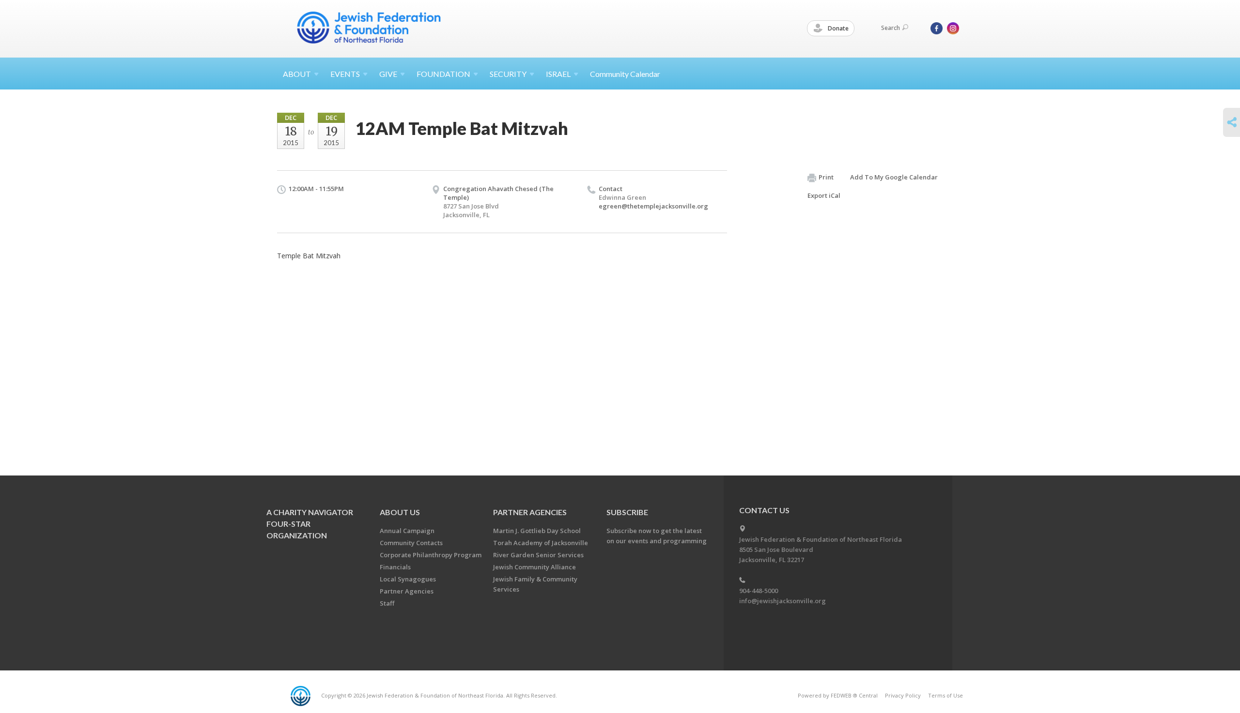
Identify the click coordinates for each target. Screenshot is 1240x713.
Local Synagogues (408, 579)
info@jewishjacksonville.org (782, 600)
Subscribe (627, 512)
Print (826, 177)
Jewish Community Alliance (534, 567)
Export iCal (823, 195)
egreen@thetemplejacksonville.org (653, 206)
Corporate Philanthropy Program (430, 554)
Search (890, 28)
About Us (400, 512)
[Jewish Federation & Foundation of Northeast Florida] (369, 28)
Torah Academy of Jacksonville (540, 542)
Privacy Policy (903, 695)
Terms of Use (945, 695)
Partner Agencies (407, 591)
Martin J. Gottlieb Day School (537, 530)
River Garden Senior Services (538, 554)
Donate (837, 28)
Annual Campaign (407, 530)
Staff (387, 603)
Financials (395, 567)
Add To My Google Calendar (894, 177)
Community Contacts (411, 542)
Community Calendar (625, 73)
